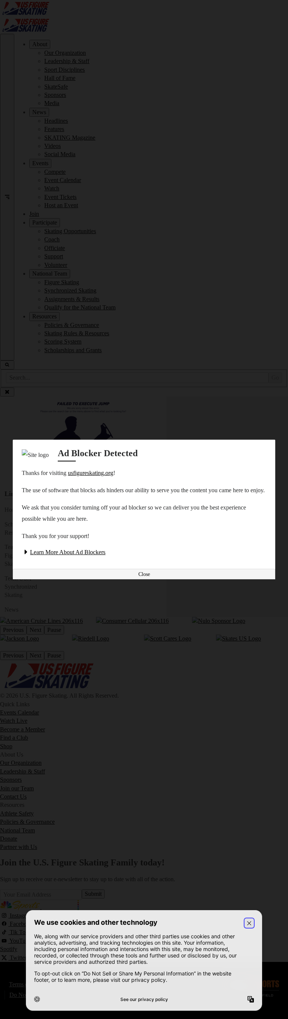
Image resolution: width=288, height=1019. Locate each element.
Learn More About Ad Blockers (67, 552)
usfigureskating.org (90, 473)
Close (144, 574)
